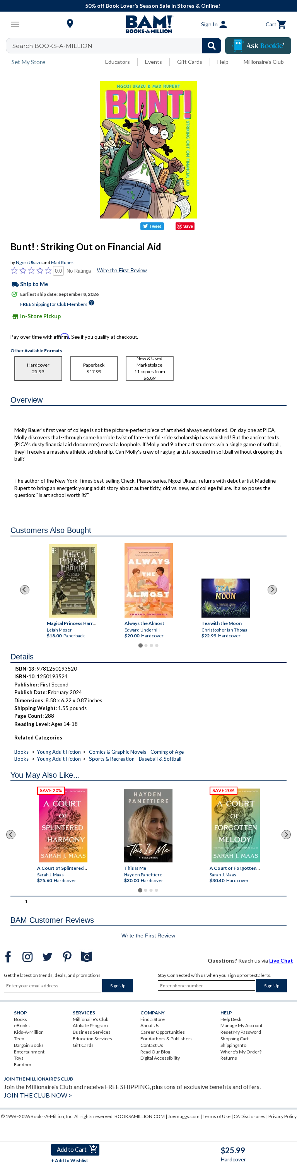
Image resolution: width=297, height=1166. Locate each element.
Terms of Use (216, 1116)
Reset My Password (240, 1032)
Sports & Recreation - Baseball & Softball (135, 759)
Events (153, 61)
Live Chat (281, 960)
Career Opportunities (162, 1032)
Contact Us (151, 1045)
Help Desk (230, 1019)
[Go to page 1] (140, 645)
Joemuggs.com (184, 1116)
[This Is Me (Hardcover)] (148, 825)
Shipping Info (233, 1045)
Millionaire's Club (264, 61)
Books (21, 752)
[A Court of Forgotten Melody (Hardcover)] (236, 825)
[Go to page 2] (145, 645)
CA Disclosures (249, 1116)
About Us (149, 1025)
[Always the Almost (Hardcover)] (149, 580)
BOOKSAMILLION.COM (139, 1116)
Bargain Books (29, 1045)
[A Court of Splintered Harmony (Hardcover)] (63, 825)
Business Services (92, 1032)
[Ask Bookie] (258, 45)
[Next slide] (272, 589)
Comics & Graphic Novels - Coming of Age (136, 752)
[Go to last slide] (24, 589)
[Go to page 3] (151, 645)
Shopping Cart (234, 1038)
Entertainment (29, 1052)
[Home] (148, 24)
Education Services (92, 1038)
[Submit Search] (211, 45)
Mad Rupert (63, 262)
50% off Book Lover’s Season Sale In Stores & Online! (152, 5)
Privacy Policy (282, 1116)
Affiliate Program (90, 1025)
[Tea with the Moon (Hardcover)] (225, 598)
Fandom (22, 1064)
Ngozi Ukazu (29, 262)
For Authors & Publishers (166, 1038)
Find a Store (152, 1019)
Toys (19, 1058)
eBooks (22, 1025)
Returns (228, 1058)
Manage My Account (241, 1025)
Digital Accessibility (160, 1058)
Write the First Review (122, 270)
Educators (117, 61)
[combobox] (118, 45)
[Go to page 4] (156, 645)
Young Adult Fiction (59, 752)
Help (223, 61)
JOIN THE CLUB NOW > (38, 1095)
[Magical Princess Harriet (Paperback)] (72, 581)
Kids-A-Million (29, 1032)
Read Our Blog (155, 1052)
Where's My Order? (240, 1052)
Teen (19, 1038)
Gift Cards (189, 61)
